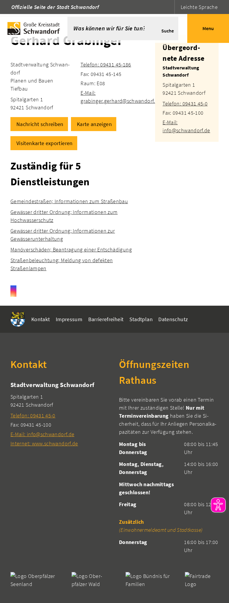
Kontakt (40, 319)
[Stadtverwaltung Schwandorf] (187, 99)
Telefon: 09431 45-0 (185, 103)
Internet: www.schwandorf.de (44, 443)
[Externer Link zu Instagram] (13, 291)
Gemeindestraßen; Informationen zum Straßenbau (69, 201)
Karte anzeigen (94, 124)
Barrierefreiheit (106, 319)
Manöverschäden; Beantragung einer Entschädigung (71, 249)
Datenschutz (173, 319)
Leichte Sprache (199, 7)
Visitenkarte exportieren (44, 143)
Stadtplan (141, 319)
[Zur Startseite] (33, 28)
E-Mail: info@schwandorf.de (42, 434)
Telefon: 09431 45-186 (106, 64)
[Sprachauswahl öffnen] (169, 7)
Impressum (69, 319)
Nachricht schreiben (40, 124)
